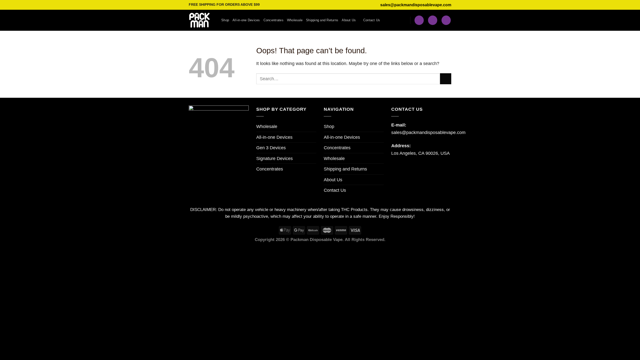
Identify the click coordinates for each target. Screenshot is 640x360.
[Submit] (445, 78)
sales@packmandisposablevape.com (415, 5)
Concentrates (274, 20)
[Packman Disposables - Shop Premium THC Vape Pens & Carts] (201, 20)
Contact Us (371, 20)
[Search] (419, 20)
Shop (225, 20)
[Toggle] (381, 179)
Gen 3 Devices (271, 147)
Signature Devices (274, 158)
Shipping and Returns (322, 20)
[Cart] (446, 20)
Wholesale (294, 20)
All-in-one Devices (246, 20)
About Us (349, 20)
